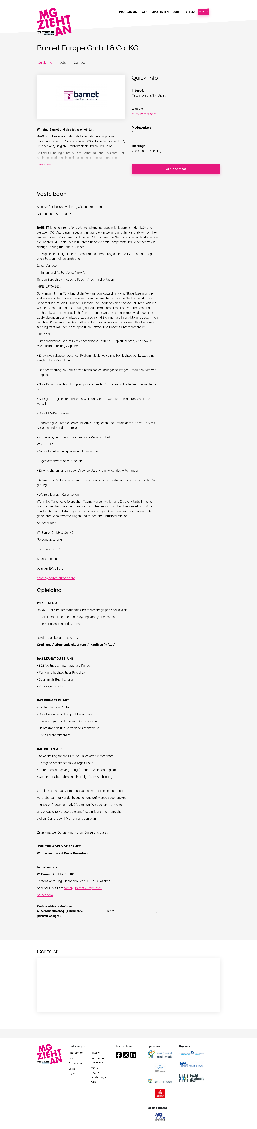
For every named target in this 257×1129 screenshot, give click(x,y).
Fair (71, 1058)
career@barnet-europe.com (56, 578)
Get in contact (176, 169)
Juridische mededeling (98, 1060)
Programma (76, 1053)
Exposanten (160, 12)
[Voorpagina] (49, 1054)
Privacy (95, 1053)
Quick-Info (45, 62)
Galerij (189, 12)
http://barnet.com (144, 114)
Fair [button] (144, 12)
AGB (93, 1082)
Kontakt (95, 1067)
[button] (97, 911)
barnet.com (45, 895)
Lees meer (44, 164)
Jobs (176, 12)
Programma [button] (128, 12)
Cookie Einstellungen (99, 1075)
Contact (79, 62)
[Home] (55, 22)
